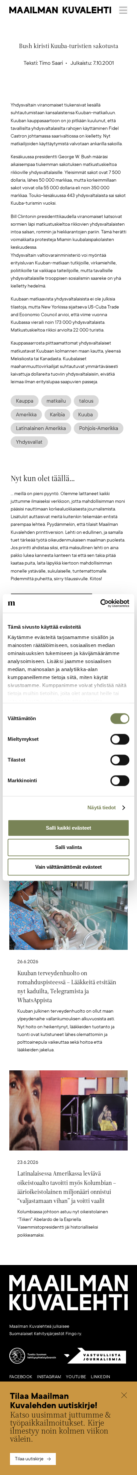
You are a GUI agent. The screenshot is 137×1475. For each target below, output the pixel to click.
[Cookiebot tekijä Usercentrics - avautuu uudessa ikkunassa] (100, 603)
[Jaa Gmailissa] (58, 90)
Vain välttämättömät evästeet (68, 867)
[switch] (119, 739)
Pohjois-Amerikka (98, 428)
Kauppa (24, 401)
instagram (49, 1377)
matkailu (56, 401)
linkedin (100, 1377)
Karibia (57, 414)
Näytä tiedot (101, 807)
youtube (76, 1377)
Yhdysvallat (29, 442)
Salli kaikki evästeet (68, 828)
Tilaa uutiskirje (29, 1459)
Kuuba (85, 414)
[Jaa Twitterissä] (37, 90)
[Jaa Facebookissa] (79, 90)
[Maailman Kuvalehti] (68, 1309)
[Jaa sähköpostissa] (100, 90)
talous (86, 401)
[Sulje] (124, 1396)
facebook (20, 1377)
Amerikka (26, 414)
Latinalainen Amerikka (41, 428)
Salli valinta (68, 847)
